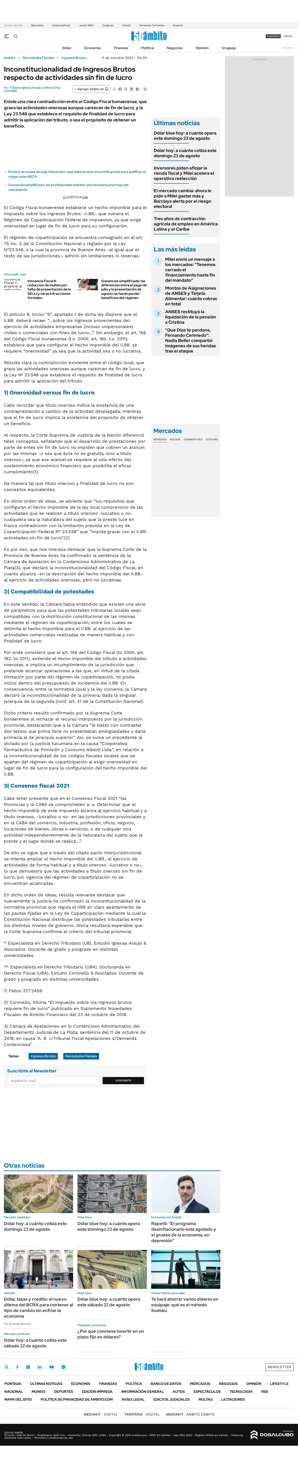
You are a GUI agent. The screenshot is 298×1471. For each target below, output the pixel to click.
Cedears (212, 439)
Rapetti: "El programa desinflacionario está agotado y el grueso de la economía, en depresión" (183, 1232)
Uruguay (229, 48)
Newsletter (288, 48)
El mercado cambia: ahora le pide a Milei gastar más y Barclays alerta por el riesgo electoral (182, 198)
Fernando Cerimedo (151, 25)
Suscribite (123, 1080)
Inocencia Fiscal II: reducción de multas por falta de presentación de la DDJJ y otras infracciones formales (49, 289)
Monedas (160, 439)
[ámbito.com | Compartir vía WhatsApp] (114, 89)
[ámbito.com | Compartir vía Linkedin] (131, 89)
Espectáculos (207, 1391)
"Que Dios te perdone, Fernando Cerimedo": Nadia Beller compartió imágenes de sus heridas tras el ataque (190, 340)
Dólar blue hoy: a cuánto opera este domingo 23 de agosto (185, 135)
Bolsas (175, 439)
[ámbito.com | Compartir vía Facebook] (120, 89)
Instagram (28, 1367)
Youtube (51, 1367)
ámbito (9, 58)
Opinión (202, 48)
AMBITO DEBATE (190, 1414)
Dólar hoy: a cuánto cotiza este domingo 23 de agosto (185, 153)
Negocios (175, 48)
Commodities (193, 439)
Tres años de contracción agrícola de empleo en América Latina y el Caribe (186, 224)
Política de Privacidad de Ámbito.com (77, 1399)
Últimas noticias (46, 1383)
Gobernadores (61, 25)
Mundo (38, 1391)
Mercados (37, 25)
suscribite (273, 36)
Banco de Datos (166, 1383)
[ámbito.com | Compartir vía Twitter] (126, 89)
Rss (264, 1391)
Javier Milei (86, 25)
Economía (92, 48)
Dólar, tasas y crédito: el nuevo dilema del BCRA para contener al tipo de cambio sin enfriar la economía (38, 1307)
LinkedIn (40, 1367)
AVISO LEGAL (133, 1399)
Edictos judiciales (171, 1399)
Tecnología (241, 1391)
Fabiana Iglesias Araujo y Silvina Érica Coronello (32, 89)
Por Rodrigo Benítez (17, 1324)
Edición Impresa (97, 1391)
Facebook (17, 1367)
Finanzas (121, 48)
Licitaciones (233, 1399)
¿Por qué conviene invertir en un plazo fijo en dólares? (110, 1334)
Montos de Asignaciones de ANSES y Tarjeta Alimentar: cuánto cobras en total (191, 296)
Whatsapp (63, 1367)
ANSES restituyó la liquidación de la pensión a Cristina (190, 317)
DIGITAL (101, 1414)
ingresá (288, 36)
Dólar (66, 48)
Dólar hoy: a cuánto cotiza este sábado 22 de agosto (35, 1343)
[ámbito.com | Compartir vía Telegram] (137, 89)
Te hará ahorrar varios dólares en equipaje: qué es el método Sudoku (184, 1304)
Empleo (178, 25)
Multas (205, 1399)
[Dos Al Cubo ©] (272, 1434)
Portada (12, 1383)
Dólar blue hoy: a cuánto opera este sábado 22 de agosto (108, 1302)
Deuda (126, 25)
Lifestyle (279, 1383)
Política (147, 48)
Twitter (6, 1367)
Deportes (63, 1391)
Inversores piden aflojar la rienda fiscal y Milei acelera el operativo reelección (184, 173)
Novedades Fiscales (38, 58)
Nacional (13, 1391)
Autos (179, 1391)
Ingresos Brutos (74, 58)
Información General (142, 1391)
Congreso (108, 25)
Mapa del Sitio (18, 1399)
